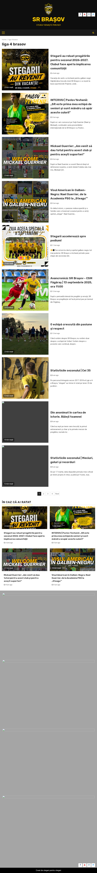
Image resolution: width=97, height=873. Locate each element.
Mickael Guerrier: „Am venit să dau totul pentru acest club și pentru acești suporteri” (71, 150)
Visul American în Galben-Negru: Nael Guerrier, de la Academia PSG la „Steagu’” (69, 194)
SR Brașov (48, 19)
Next (57, 494)
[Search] (93, 32)
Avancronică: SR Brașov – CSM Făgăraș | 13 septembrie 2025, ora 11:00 (71, 282)
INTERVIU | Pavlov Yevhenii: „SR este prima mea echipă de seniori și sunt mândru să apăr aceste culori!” (70, 536)
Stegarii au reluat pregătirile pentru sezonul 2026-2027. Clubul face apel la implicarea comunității (24, 536)
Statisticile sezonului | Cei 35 (70, 370)
